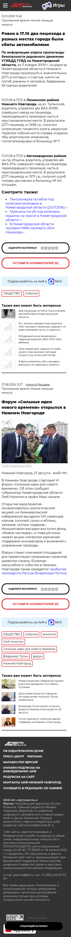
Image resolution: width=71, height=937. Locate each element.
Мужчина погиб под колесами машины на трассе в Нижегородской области (36, 216)
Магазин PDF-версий (20, 762)
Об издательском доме (23, 751)
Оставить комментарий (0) (36, 263)
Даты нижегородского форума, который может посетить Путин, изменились (38, 696)
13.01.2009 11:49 (12, 16)
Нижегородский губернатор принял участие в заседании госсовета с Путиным (41, 684)
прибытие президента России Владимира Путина (34, 571)
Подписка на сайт (19, 777)
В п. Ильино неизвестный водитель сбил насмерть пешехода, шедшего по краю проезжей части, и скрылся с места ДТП (34, 328)
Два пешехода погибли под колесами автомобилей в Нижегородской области (42, 314)
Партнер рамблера (37, 918)
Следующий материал (34, 926)
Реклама (34, 756)
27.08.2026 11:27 (12, 384)
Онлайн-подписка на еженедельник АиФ (21, 769)
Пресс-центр (13, 756)
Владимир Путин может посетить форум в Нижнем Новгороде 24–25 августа (40, 709)
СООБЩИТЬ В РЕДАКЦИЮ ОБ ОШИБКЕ (32, 788)
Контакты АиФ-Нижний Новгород (32, 782)
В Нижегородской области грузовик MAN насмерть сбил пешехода (30, 228)
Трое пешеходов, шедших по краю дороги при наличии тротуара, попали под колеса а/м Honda (40, 352)
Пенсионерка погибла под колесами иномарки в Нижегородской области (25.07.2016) (35, 203)
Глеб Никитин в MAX (17, 466)
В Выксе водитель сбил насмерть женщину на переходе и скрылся (39, 363)
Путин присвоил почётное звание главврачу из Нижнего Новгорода (40, 720)
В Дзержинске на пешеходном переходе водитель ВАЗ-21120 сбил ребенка (40, 339)
